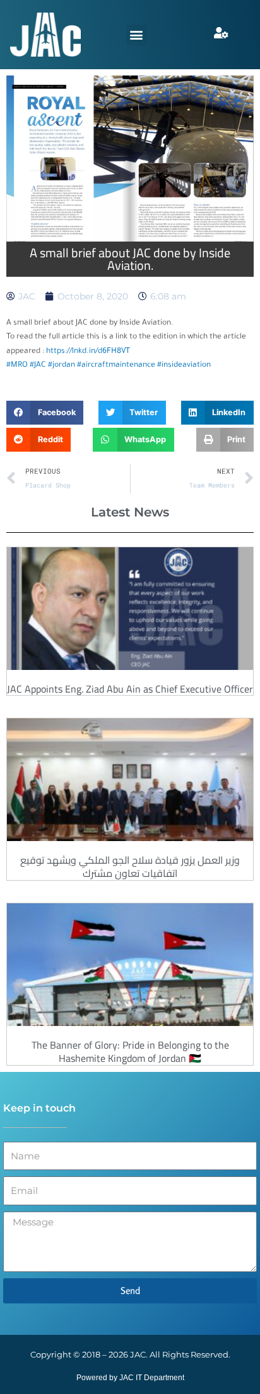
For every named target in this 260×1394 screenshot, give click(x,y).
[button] (136, 35)
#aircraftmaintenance (116, 365)
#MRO (17, 365)
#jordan (61, 365)
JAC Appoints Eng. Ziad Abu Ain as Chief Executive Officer (130, 688)
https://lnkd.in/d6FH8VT (88, 351)
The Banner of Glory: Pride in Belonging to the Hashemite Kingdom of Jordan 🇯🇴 (130, 1051)
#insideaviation (184, 365)
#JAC (38, 365)
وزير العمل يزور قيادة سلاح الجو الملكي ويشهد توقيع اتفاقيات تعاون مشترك (130, 866)
